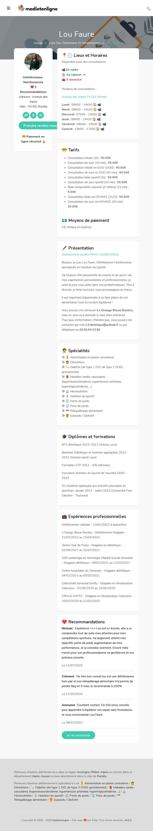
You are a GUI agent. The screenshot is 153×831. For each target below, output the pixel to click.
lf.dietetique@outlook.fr (103, 325)
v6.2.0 (127, 820)
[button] (84, 75)
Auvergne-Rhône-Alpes (93, 772)
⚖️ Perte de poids (77, 796)
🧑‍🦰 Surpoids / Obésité (63, 800)
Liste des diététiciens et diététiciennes (75, 43)
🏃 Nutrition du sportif (48, 796)
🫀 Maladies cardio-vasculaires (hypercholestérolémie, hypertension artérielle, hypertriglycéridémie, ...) (74, 789)
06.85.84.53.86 (89, 330)
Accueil (39, 43)
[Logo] (38, 7)
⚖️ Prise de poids (103, 796)
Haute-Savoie (41, 776)
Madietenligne (60, 820)
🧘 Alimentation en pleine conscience (104, 783)
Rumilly (102, 776)
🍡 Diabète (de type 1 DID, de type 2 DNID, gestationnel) (68, 787)
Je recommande (78, 735)
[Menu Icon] (8, 8)
